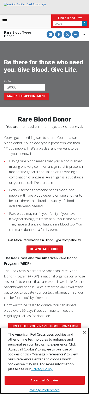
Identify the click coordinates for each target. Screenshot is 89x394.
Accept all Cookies (44, 380)
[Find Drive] (84, 23)
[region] (44, 361)
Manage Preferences (45, 390)
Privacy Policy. (42, 369)
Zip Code (8, 81)
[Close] (84, 332)
